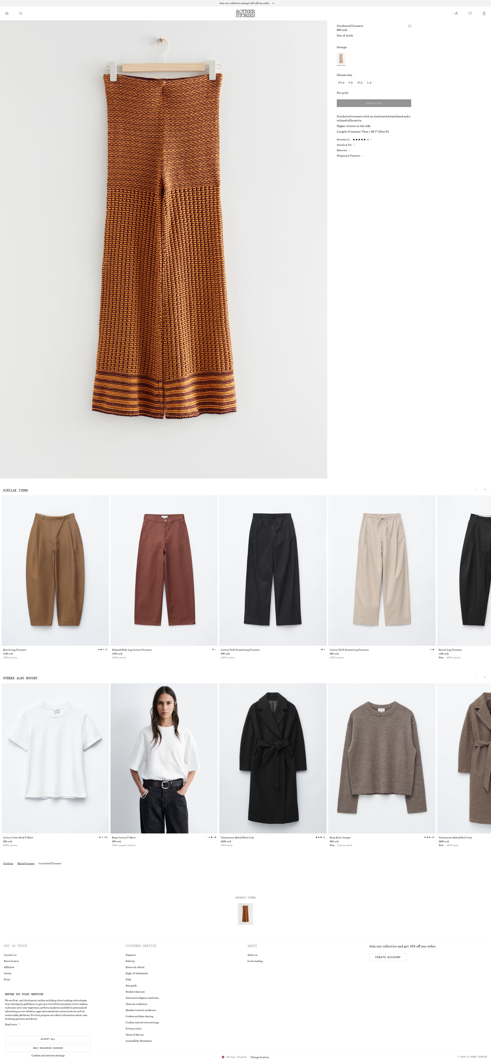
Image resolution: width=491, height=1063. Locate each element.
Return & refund (135, 967)
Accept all (48, 1039)
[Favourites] (470, 13)
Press (7, 979)
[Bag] (484, 13)
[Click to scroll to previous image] (477, 489)
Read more (11, 1024)
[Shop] (7, 13)
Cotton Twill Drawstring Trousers (240, 650)
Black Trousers (26, 863)
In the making (255, 961)
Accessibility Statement (139, 1041)
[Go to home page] (245, 13)
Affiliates (9, 967)
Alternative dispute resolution (142, 998)
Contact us (10, 955)
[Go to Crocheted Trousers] (245, 914)
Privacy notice (134, 1029)
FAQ (128, 979)
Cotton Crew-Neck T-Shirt (18, 838)
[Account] (456, 13)
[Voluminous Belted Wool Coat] (273, 758)
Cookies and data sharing (139, 1016)
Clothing (8, 863)
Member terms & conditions (141, 1010)
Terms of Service (135, 1035)
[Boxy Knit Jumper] (382, 758)
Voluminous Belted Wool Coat (237, 838)
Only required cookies (48, 1048)
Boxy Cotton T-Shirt (124, 838)
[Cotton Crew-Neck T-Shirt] (55, 758)
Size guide (342, 93)
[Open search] (21, 13)
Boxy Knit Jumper (340, 838)
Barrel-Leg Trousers (14, 650)
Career (8, 973)
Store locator (11, 961)
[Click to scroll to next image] (485, 489)
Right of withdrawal (137, 973)
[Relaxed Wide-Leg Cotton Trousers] (164, 570)
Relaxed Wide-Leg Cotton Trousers (132, 650)
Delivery (130, 961)
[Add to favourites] (409, 26)
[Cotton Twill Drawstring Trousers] (273, 570)
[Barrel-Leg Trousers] (55, 570)
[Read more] (245, 3)
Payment (131, 955)
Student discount (135, 992)
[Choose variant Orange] (341, 59)
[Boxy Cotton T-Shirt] (164, 758)
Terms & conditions (136, 1004)
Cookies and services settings (48, 1055)
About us (252, 955)
